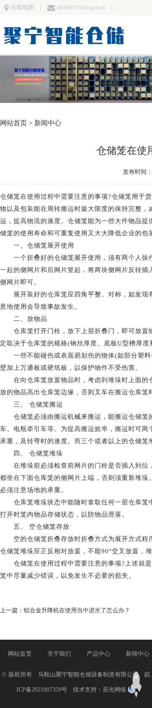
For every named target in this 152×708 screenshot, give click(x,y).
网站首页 (13, 123)
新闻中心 (47, 123)
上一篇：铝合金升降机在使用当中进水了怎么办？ (65, 610)
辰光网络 (114, 689)
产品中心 (98, 654)
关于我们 (59, 654)
